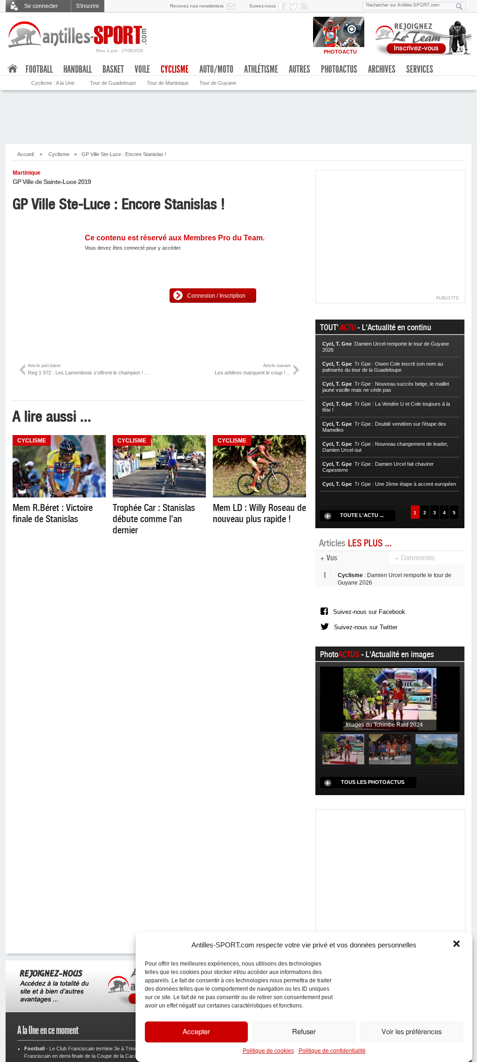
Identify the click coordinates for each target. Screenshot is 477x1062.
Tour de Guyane (217, 83)
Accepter (196, 1031)
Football (39, 69)
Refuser (304, 1031)
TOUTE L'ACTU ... (362, 515)
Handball (77, 69)
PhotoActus (339, 69)
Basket (113, 69)
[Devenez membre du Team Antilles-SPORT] (420, 36)
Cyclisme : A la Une (53, 83)
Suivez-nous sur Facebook (369, 615)
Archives (381, 69)
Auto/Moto (216, 69)
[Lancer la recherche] (459, 6)
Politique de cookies (268, 1051)
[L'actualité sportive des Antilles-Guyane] (78, 34)
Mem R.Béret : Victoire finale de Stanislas (53, 513)
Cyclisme (58, 154)
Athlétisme (261, 69)
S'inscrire (87, 6)
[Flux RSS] (306, 6)
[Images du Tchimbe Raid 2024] (389, 710)
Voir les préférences (412, 1031)
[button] (457, 944)
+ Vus (328, 557)
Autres (299, 69)
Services (419, 69)
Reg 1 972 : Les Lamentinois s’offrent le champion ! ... (88, 369)
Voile (142, 69)
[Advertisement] (238, 116)
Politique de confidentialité (332, 1051)
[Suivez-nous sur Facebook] (283, 6)
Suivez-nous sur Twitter (365, 636)
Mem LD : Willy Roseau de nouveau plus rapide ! (259, 513)
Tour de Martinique (168, 83)
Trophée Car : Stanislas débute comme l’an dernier (154, 519)
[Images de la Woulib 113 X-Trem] (436, 760)
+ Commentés (415, 557)
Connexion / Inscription (216, 296)
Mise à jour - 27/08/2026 (119, 50)
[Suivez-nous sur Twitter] (294, 6)
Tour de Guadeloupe (113, 83)
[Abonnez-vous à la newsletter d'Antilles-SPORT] (233, 6)
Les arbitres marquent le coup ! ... (253, 369)
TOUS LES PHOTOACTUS (372, 793)
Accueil (25, 154)
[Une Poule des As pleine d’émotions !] (390, 760)
